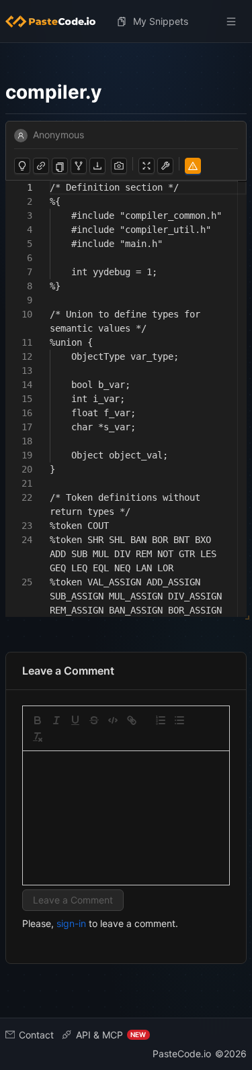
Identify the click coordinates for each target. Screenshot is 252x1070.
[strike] (94, 720)
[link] (131, 720)
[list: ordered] (160, 720)
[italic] (56, 720)
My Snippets (160, 21)
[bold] (37, 720)
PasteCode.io (182, 1053)
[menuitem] (55, 21)
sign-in (71, 923)
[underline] (75, 720)
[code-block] (112, 720)
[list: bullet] (179, 720)
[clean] (37, 737)
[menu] (126, 21)
